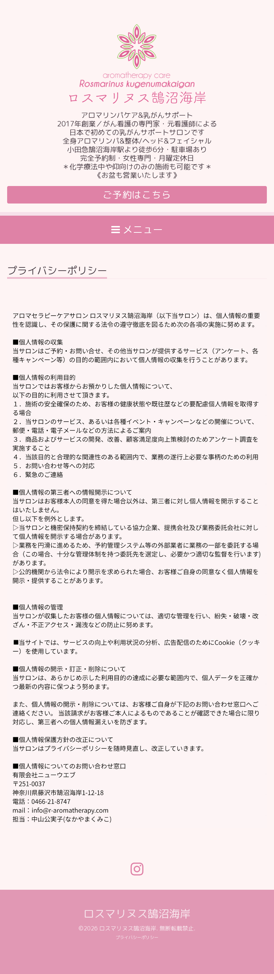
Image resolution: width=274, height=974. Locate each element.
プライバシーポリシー (137, 937)
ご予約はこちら (137, 194)
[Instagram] (137, 869)
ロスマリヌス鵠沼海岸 (137, 913)
